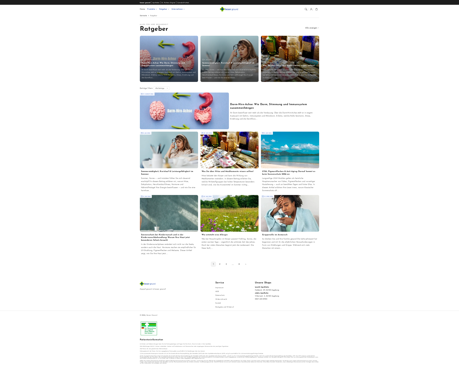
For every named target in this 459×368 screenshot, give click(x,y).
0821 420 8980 (261, 299)
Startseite (143, 15)
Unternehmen (177, 9)
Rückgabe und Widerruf (224, 307)
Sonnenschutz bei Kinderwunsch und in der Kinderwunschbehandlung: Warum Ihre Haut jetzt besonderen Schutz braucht (165, 237)
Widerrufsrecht (221, 299)
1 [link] (213, 264)
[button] (306, 9)
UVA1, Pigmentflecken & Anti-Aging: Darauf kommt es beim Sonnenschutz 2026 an (288, 172)
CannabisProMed (183, 3)
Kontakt (218, 303)
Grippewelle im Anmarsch (274, 235)
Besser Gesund (152, 315)
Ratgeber (163, 9)
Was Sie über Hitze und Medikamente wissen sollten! (289, 66)
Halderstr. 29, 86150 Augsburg (267, 290)
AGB (217, 291)
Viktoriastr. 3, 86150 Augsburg (267, 296)
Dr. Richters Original (168, 3)
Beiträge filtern (146, 88)
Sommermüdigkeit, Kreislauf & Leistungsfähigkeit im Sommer (228, 64)
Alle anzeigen (311, 27)
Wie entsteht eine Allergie (215, 235)
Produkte (151, 9)
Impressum (219, 287)
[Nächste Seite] (245, 264)
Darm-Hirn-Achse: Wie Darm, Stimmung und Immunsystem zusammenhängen (163, 64)
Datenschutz (220, 295)
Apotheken (155, 3)
